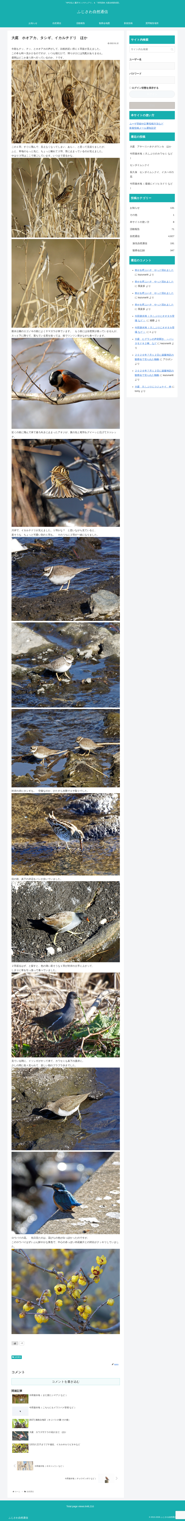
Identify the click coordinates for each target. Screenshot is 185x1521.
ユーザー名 (135, 59)
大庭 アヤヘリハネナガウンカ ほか (150, 146)
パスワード (135, 73)
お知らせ (152, 208)
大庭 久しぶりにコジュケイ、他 (153, 386)
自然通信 (17, 1357)
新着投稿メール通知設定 (142, 128)
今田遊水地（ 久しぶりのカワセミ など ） (151, 155)
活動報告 (152, 229)
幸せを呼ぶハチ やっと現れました (154, 270)
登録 (152, 105)
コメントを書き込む (66, 1381)
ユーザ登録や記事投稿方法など (146, 123)
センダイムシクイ (139, 165)
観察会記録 (153, 250)
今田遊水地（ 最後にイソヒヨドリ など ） (151, 185)
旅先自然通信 (153, 243)
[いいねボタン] (15, 1343)
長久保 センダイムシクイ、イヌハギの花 (152, 174)
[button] (172, 49)
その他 (152, 215)
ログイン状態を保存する (145, 87)
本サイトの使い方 (152, 222)
